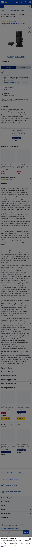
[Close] (30, 539)
